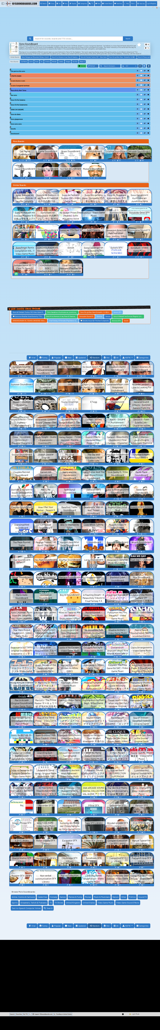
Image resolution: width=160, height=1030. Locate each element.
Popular (74, 3)
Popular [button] (57, 357)
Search (44, 3)
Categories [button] (143, 357)
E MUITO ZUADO (16, 76)
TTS (92, 3)
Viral (66, 3)
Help (127, 3)
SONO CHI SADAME (17, 109)
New (98, 3)
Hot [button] (107, 357)
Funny (52, 3)
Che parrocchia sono (18, 71)
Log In (151, 3)
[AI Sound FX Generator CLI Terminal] (30, 1014)
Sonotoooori (15, 133)
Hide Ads (142, 3)
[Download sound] (141, 70)
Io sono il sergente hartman (20, 86)
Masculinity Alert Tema (18, 90)
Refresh (94, 66)
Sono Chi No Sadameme (19, 105)
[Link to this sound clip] (145, 70)
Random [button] (95, 357)
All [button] (117, 357)
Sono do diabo (16, 114)
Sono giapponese (17, 119)
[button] (139, 45)
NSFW (128, 357)
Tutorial (82, 66)
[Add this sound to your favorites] (148, 70)
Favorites (119, 3)
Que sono (14, 95)
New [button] (69, 357)
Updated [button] (82, 357)
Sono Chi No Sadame (18, 100)
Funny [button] (44, 357)
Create (108, 3)
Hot (60, 3)
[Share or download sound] (137, 70)
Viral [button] (33, 357)
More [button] (132, 3)
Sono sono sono (16, 124)
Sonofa (13, 129)
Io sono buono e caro (18, 81)
